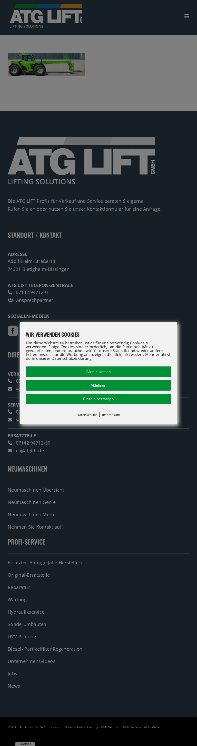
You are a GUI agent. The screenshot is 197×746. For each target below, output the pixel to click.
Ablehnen (98, 385)
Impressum (111, 414)
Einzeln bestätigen (98, 399)
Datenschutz (87, 414)
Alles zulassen (98, 372)
